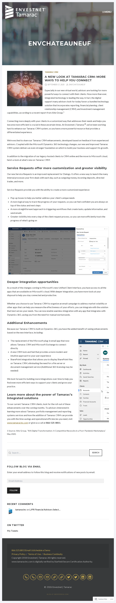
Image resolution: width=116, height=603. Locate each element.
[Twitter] (69, 577)
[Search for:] (47, 452)
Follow (13, 490)
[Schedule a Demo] (54, 577)
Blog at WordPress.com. (58, 594)
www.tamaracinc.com (17, 422)
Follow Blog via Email (24, 466)
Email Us (29, 550)
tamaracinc (20, 509)
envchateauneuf (77, 85)
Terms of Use (34, 554)
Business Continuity (53, 554)
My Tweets (12, 530)
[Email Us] (40, 577)
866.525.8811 (18, 550)
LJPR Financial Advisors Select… (45, 509)
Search (95, 453)
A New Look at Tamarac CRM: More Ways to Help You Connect (75, 78)
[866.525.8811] (26, 577)
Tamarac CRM (51, 72)
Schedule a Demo (42, 550)
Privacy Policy (18, 554)
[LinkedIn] (83, 577)
